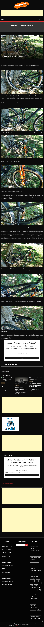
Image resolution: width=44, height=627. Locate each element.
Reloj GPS (19, 393)
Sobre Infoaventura (6, 623)
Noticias (17, 385)
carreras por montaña (35, 561)
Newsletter (12, 623)
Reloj (16, 393)
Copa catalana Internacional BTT (34, 573)
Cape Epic (33, 559)
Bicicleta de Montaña (34, 546)
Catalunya (33, 563)
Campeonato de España (35, 555)
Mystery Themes (19, 625)
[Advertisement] (22, 13)
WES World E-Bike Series (35, 616)
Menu (3, 19)
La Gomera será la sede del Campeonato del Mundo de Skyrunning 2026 (6, 387)
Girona (32, 587)
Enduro (35, 585)
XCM (35, 618)
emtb (32, 585)
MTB (36, 390)
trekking (38, 609)
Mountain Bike (32, 390)
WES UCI (32, 614)
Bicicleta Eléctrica (34, 548)
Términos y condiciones (25, 624)
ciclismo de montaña (35, 389)
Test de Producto (34, 607)
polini (32, 596)
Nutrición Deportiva (34, 594)
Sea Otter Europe (34, 600)
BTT (30, 389)
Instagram (35, 623)
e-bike (37, 580)
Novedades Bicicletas (35, 591)
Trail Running (6, 390)
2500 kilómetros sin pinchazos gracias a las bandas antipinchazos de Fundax (9, 371)
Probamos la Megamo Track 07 (13, 56)
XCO (39, 618)
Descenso (38, 578)
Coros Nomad (23, 392)
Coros (19, 392)
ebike (36, 583)
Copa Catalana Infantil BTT (36, 570)
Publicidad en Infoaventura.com (20, 623)
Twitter (31, 623)
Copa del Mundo (34, 576)
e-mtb (32, 583)
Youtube (39, 623)
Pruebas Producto (34, 598)
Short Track (33, 605)
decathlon (32, 578)
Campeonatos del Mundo (35, 557)
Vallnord (32, 611)
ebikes (39, 583)
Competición (33, 568)
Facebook (27, 623)
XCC (32, 618)
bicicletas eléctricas (34, 550)
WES (36, 611)
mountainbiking (33, 589)
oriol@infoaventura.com (10, 364)
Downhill (32, 580)
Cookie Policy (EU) (18, 624)
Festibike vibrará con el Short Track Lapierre (35, 370)
